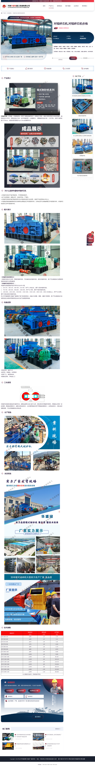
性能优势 (48, 68)
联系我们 (84, 6)
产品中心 (51, 6)
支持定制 (85, 58)
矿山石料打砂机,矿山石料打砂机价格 (82, 135)
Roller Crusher (49, 764)
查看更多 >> (58, 728)
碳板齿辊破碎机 (82, 115)
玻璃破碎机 (82, 155)
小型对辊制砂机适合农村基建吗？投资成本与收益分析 (23, 735)
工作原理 (67, 68)
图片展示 (30, 68)
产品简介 (11, 68)
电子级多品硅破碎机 (82, 175)
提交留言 (38, 716)
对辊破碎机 (77, 759)
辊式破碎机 (9, 13)
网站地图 (83, 759)
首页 (44, 6)
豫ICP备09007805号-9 (63, 759)
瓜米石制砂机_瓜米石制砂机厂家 (53, 735)
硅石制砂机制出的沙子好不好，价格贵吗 (52, 744)
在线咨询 (73, 58)
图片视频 (67, 6)
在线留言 (89, 244)
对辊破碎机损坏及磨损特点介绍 (23, 744)
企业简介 (76, 6)
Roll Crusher (45, 764)
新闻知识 (59, 6)
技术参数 (86, 68)
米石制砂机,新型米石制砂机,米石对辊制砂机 (82, 95)
